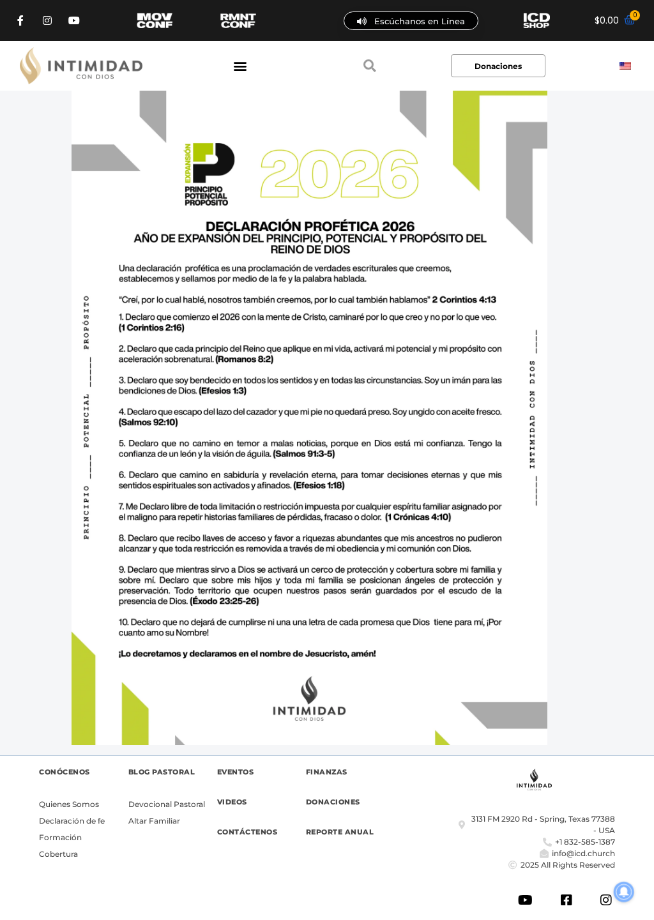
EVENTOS (235, 771)
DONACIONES (333, 801)
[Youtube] (74, 20)
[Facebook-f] (20, 20)
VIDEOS (232, 801)
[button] (239, 66)
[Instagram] (47, 20)
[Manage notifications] (624, 892)
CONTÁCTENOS (247, 831)
